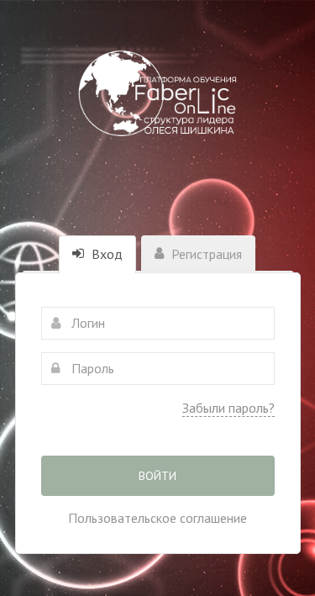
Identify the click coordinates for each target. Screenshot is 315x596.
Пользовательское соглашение (157, 517)
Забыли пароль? (228, 407)
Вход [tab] (105, 253)
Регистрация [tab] (205, 253)
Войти (157, 475)
